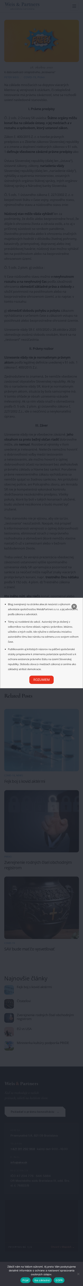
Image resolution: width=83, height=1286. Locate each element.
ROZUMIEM (41, 680)
